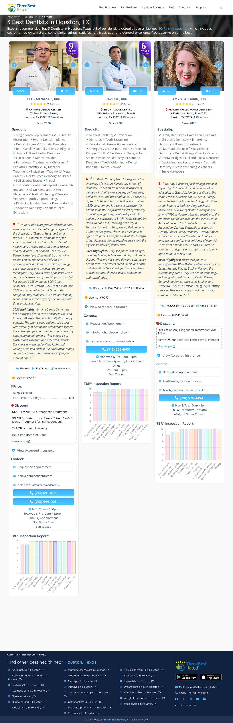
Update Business (153, 7)
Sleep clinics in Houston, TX (139, 675)
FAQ (171, 7)
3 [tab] (43, 82)
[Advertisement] (116, 625)
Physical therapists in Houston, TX (143, 669)
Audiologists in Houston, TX (27, 685)
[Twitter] (183, 699)
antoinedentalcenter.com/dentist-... (39, 485)
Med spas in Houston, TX (82, 681)
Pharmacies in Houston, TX (83, 713)
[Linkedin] (204, 699)
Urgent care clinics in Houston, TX (143, 686)
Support (200, 7)
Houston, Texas (80, 662)
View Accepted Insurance (32, 450)
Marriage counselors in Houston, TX (88, 669)
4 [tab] (46, 82)
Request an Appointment (34, 467)
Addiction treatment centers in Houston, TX (28, 677)
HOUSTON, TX (31, 17)
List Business (129, 7)
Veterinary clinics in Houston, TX (142, 692)
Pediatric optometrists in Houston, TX (89, 707)
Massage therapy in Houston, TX (86, 675)
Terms (193, 705)
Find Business (107, 7)
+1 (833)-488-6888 (198, 692)
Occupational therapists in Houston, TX (87, 694)
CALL (22, 90)
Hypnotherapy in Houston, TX (28, 702)
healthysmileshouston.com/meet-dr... (185, 390)
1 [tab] (37, 82)
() (53, 103)
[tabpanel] (43, 66)
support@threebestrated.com (202, 687)
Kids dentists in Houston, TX (27, 707)
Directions (56, 117)
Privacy (180, 705)
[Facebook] (176, 699)
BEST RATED (14, 17)
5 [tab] (49, 82)
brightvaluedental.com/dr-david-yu (112, 341)
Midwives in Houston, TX (81, 686)
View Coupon (19, 441)
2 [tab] (40, 82)
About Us (185, 7)
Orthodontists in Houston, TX (84, 702)
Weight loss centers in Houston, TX (144, 698)
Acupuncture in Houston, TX (27, 669)
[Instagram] (190, 699)
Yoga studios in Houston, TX (139, 703)
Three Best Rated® (114, 719)
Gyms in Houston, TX (23, 696)
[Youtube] (197, 699)
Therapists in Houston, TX (138, 681)
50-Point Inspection (173, 28)
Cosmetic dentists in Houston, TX (30, 690)
